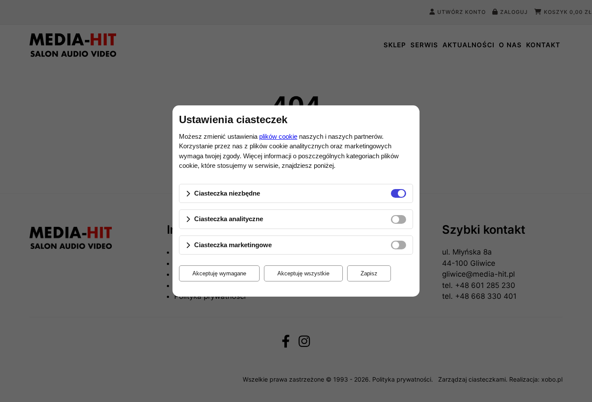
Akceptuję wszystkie (303, 273)
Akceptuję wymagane (219, 273)
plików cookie (278, 136)
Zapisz (369, 273)
